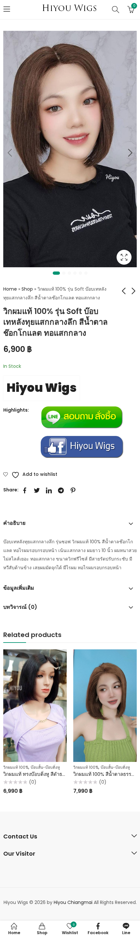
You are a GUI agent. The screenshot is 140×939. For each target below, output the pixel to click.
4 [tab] (75, 273)
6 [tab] (86, 273)
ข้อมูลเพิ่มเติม (18, 588)
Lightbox (124, 257)
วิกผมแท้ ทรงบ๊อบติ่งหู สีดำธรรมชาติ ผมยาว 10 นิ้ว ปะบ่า (62, 774)
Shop (27, 289)
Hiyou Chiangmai (73, 902)
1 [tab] (56, 273)
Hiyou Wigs (42, 387)
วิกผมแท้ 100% (15, 767)
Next (130, 153)
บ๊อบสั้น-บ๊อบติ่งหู (45, 767)
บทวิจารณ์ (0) (20, 607)
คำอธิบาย (14, 523)
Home (10, 289)
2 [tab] (63, 273)
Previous (9, 153)
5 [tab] (80, 273)
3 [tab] (69, 273)
